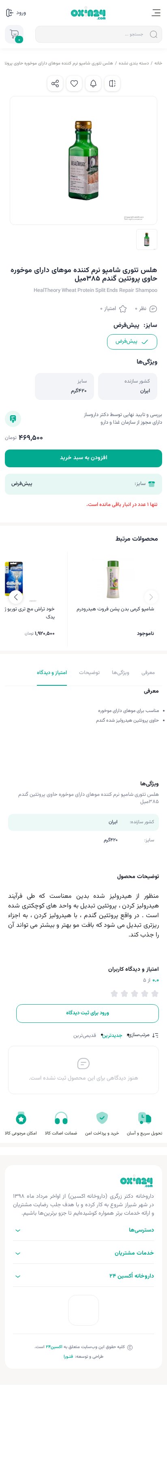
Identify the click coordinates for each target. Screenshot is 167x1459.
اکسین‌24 (54, 1347)
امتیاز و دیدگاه (52, 672)
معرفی (148, 672)
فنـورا (68, 1357)
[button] (16, 597)
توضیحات (89, 672)
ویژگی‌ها (120, 672)
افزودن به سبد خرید (83, 458)
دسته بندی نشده (134, 63)
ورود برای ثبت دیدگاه (87, 1013)
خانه (158, 63)
